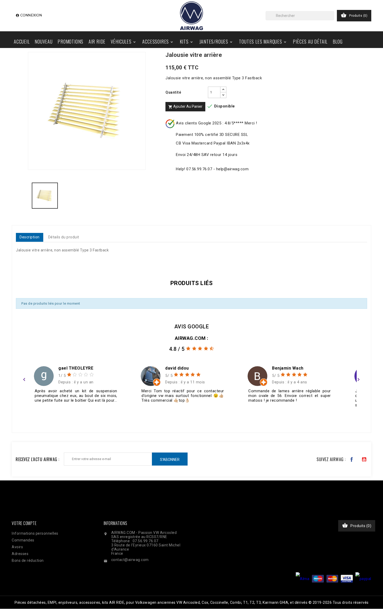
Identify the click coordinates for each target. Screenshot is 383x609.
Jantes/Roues (216, 41)
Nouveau (44, 41)
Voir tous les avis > (340, 417)
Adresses (20, 554)
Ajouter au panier (185, 106)
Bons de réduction (28, 560)
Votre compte (24, 523)
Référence (26, 260)
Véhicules (124, 41)
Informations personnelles (35, 533)
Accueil (22, 41)
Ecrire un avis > (37, 417)
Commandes (23, 540)
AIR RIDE (97, 41)
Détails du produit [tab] (63, 237)
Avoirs (17, 547)
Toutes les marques (263, 41)
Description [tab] (30, 237)
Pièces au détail (310, 41)
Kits (187, 41)
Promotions (70, 41)
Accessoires (158, 41)
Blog (338, 41)
